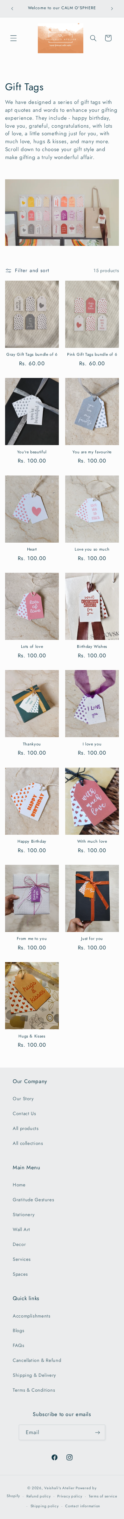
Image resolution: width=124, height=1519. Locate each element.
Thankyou (32, 744)
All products (26, 1128)
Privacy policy (69, 1496)
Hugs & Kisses (31, 1036)
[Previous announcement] (12, 9)
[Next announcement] (112, 9)
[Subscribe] (97, 1432)
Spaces (20, 1274)
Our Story (23, 1098)
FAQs (18, 1345)
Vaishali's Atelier (59, 1487)
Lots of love (32, 646)
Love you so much (92, 549)
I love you (92, 744)
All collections (28, 1143)
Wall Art (21, 1229)
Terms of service (103, 1496)
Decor (19, 1244)
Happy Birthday (31, 841)
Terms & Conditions (34, 1390)
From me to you (32, 938)
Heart (32, 549)
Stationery (23, 1214)
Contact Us (24, 1113)
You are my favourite (92, 452)
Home (19, 1184)
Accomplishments (31, 1315)
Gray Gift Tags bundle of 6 (31, 354)
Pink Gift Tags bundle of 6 (92, 354)
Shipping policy (45, 1506)
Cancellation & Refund (37, 1360)
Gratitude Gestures (33, 1199)
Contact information (82, 1506)
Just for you (92, 938)
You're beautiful (32, 452)
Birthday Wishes (92, 646)
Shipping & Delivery (34, 1375)
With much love (92, 841)
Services (22, 1259)
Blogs (18, 1330)
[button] (13, 38)
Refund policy (38, 1496)
